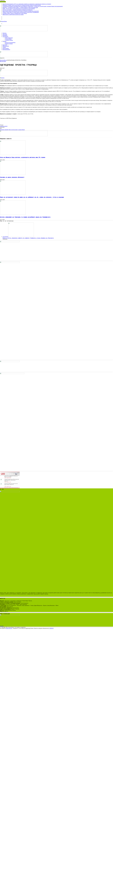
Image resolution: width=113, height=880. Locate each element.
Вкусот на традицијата (10, 42)
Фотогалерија (6, 48)
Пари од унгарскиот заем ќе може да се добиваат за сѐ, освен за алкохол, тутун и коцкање (32, 197)
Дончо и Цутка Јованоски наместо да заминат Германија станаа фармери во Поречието (28, 238)
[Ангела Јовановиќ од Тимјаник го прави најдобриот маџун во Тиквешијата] (13, 214)
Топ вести (5, 34)
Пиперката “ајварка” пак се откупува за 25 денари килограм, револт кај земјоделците (22, 5)
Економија (5, 35)
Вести (5, 60)
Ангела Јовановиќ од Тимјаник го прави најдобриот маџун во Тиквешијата (25, 217)
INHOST (51, 628)
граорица (2, 126)
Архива (1, 626)
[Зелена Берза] (3, 21)
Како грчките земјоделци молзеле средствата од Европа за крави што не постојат (21, 11)
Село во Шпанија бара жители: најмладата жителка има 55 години (22, 157)
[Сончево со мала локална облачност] (13, 174)
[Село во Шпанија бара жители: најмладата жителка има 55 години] (13, 154)
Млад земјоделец (9, 37)
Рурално (4, 41)
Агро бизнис (5, 36)
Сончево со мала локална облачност (12, 177)
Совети (4, 47)
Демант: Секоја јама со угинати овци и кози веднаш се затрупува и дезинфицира (21, 12)
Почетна (4, 33)
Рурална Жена (8, 38)
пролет (5, 126)
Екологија (5, 44)
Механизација (6, 46)
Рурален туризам (9, 40)
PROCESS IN (9, 628)
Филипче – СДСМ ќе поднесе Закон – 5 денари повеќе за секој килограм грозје (20, 7)
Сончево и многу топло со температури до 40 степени (15, 13)
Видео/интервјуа (6, 49)
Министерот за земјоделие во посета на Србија (13, 14)
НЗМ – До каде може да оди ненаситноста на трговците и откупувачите (19, 8)
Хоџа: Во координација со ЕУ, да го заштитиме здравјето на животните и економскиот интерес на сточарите (27, 4)
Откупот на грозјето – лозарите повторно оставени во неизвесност (18, 9)
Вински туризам (9, 43)
